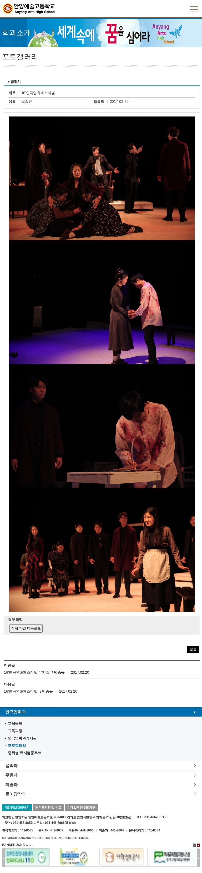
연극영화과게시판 (22, 738)
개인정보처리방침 (17, 807)
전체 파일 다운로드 (26, 628)
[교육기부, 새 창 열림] (75, 850)
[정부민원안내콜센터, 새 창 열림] (26, 850)
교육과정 (15, 731)
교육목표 (15, 723)
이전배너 (3, 858)
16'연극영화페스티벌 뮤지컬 (26, 672)
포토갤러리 (17, 745)
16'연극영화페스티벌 (21, 691)
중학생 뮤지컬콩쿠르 (24, 753)
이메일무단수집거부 (81, 807)
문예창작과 (15, 793)
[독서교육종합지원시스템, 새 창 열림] (172, 850)
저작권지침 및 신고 (48, 807)
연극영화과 (15, 711)
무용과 (11, 775)
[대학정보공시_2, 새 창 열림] (123, 850)
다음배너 (198, 858)
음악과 (11, 765)
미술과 (11, 784)
